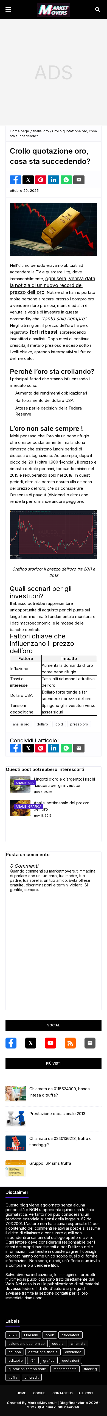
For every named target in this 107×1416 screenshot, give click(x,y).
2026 (13, 1335)
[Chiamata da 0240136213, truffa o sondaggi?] (15, 1144)
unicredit (32, 1377)
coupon (15, 1352)
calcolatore (70, 1335)
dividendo (73, 1352)
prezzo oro (79, 724)
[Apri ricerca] (98, 9)
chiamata (78, 1344)
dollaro (42, 724)
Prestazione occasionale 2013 (57, 1113)
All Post (85, 1393)
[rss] (70, 1043)
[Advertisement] (53, 72)
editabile (16, 1360)
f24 (33, 1360)
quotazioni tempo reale (27, 1369)
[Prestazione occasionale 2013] (15, 1119)
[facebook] (10, 1043)
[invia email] (79, 179)
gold (59, 724)
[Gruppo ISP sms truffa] (15, 1168)
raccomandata (65, 1369)
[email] (90, 1043)
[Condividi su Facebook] (15, 179)
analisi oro (40, 131)
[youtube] (50, 1043)
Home (21, 1393)
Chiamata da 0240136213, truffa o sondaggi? (60, 1141)
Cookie (39, 1393)
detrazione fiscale (43, 1352)
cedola (57, 1344)
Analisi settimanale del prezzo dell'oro (61, 806)
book (50, 1335)
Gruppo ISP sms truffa (50, 1163)
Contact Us (62, 1393)
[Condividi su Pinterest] (40, 179)
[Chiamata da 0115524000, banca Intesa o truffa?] (15, 1094)
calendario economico (27, 1344)
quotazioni (70, 1360)
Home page (19, 131)
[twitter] (30, 1043)
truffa (13, 1377)
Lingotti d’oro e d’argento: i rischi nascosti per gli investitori (64, 782)
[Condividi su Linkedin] (53, 179)
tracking (90, 1369)
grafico (49, 1360)
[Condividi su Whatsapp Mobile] (66, 179)
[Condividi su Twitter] (28, 179)
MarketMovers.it (42, 1402)
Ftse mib (31, 1335)
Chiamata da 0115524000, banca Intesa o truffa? (59, 1092)
